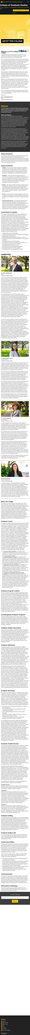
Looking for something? (15, 894)
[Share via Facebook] (20, 51)
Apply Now (16, 10)
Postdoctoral (20, 7)
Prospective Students (4, 7)
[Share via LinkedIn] (24, 51)
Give (27, 10)
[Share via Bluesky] (26, 51)
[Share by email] (28, 51)
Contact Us (22, 10)
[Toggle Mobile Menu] (28, 1)
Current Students (13, 7)
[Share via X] (22, 51)
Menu (15, 13)
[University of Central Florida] (11, 2)
